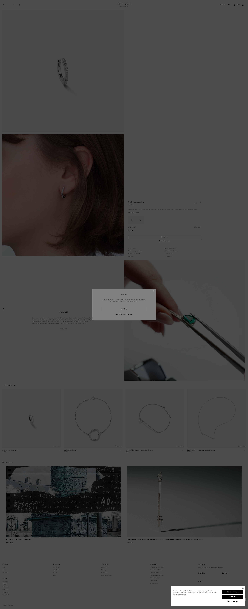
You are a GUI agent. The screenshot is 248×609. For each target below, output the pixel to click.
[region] (208, 596)
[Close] (243, 588)
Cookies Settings (232, 601)
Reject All (233, 596)
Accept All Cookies (232, 592)
